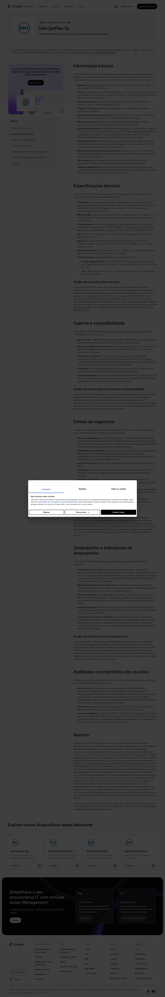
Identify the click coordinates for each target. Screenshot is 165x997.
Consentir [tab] (46, 489)
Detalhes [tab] (82, 489)
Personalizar (81, 512)
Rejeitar (46, 512)
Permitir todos (118, 512)
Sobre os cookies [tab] (118, 489)
